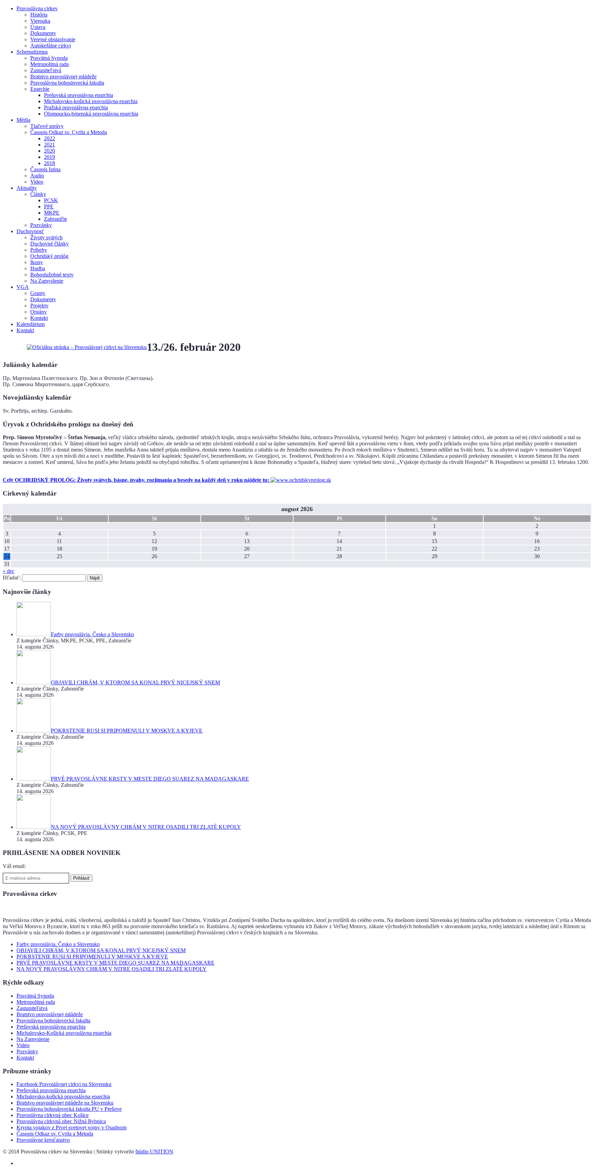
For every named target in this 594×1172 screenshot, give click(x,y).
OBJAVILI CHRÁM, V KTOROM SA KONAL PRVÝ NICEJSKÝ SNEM (101, 950)
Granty (37, 293)
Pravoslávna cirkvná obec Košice (52, 1115)
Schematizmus (32, 52)
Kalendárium (30, 324)
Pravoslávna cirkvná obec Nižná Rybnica (61, 1121)
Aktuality (26, 188)
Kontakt (39, 318)
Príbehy (38, 250)
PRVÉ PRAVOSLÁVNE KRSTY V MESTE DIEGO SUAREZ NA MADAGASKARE (115, 963)
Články (38, 194)
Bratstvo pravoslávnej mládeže (63, 76)
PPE (49, 206)
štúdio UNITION (154, 1151)
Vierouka (40, 21)
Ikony (36, 262)
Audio (37, 175)
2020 (49, 151)
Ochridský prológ (49, 256)
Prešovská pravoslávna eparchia (78, 95)
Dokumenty (43, 33)
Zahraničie (55, 219)
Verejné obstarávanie (52, 39)
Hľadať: (12, 577)
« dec (8, 571)
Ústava (37, 27)
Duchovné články (49, 244)
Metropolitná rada (49, 64)
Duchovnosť (30, 231)
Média (23, 120)
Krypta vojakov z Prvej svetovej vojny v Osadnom (71, 1127)
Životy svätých (46, 237)
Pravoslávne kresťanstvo (43, 1140)
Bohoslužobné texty (52, 275)
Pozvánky (41, 225)
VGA (22, 287)
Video (36, 182)
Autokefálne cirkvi (50, 45)
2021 (49, 145)
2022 (49, 138)
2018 (49, 163)
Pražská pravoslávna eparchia (76, 107)
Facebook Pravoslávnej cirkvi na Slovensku (63, 1084)
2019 (49, 157)
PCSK (51, 200)
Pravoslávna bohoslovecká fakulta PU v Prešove (69, 1109)
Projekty (39, 305)
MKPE (51, 213)
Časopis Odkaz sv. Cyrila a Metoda (68, 132)
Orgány (38, 312)
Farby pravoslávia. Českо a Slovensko (58, 944)
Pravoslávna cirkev (37, 8)
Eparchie (40, 89)
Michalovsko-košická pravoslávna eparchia (91, 101)
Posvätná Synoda (49, 58)
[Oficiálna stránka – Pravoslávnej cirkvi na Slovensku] (87, 347)
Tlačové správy (47, 126)
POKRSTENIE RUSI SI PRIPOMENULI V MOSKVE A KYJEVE (92, 956)
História (38, 15)
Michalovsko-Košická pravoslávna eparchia (63, 1033)
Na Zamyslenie (46, 281)
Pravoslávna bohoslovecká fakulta (67, 83)
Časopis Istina (45, 169)
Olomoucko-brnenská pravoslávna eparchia (91, 114)
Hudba (37, 268)
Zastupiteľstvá (45, 70)
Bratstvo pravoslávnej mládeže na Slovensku (64, 1103)
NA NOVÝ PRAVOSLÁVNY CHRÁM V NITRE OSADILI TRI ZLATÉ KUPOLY (111, 969)
